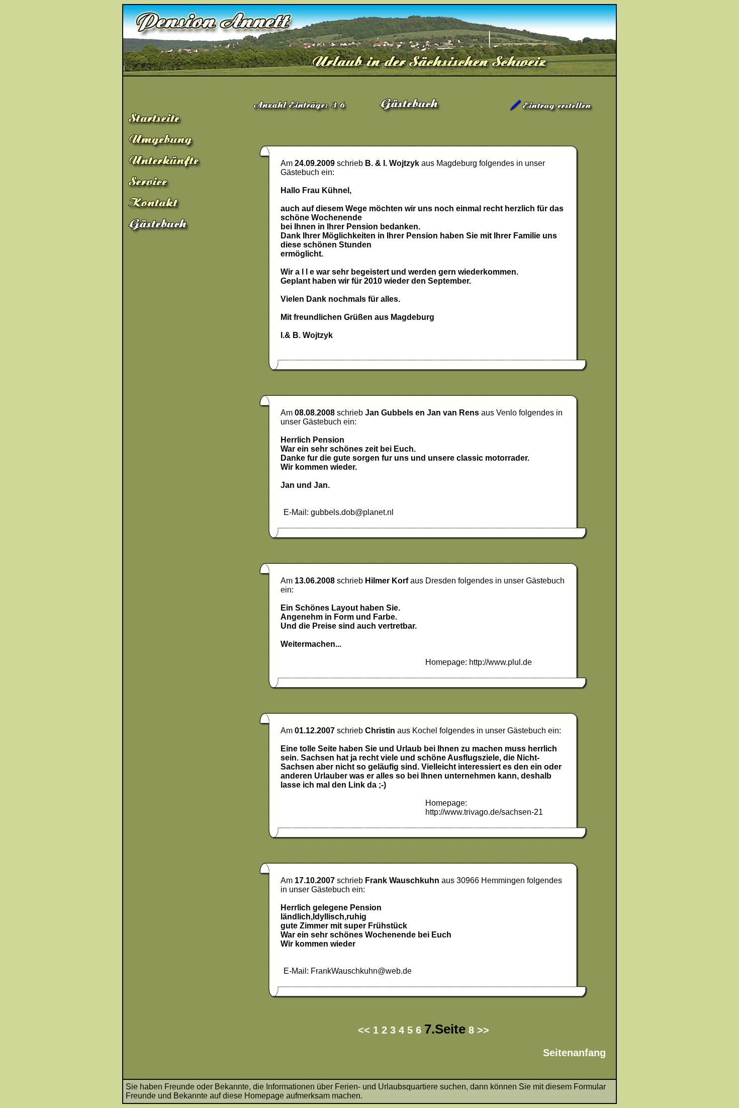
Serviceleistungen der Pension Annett (172, 184)
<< (364, 1030)
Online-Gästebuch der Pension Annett (172, 226)
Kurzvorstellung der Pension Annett (172, 120)
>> (483, 1030)
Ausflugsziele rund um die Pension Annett (172, 141)
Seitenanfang (574, 1052)
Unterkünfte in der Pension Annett (172, 163)
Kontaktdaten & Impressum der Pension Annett (172, 205)
